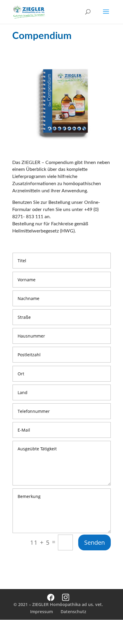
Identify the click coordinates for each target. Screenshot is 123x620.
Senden (94, 542)
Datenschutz (73, 611)
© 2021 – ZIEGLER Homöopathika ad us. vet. (58, 604)
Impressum (41, 611)
